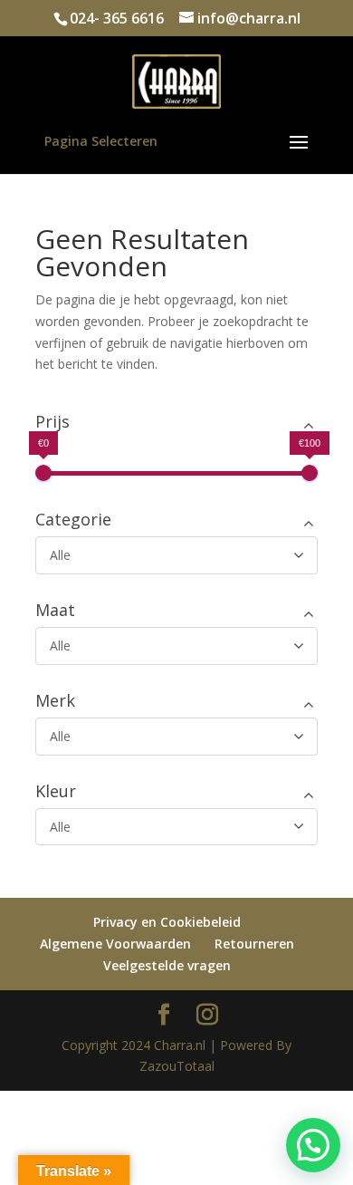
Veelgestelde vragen (167, 965)
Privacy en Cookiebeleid (167, 921)
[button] (313, 1145)
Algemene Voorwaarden (115, 943)
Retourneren (254, 943)
